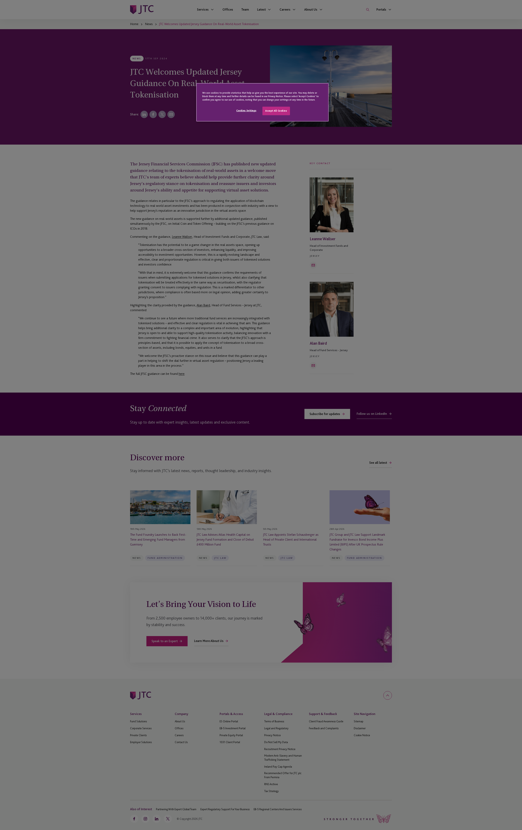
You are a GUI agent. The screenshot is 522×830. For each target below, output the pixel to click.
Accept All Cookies (276, 110)
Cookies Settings (246, 110)
